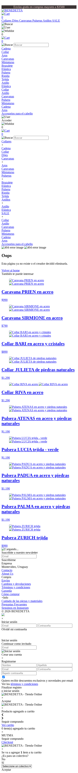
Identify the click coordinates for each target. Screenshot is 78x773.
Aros (4, 55)
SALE (56, 20)
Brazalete (7, 65)
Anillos (47, 20)
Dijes (15, 20)
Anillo (5, 82)
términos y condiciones (24, 684)
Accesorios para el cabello (17, 113)
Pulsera (6, 72)
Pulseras (37, 20)
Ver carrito (8, 725)
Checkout (7, 742)
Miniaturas (8, 62)
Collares (7, 20)
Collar (5, 52)
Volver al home (11, 270)
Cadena (6, 48)
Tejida (5, 79)
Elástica (6, 69)
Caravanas (25, 20)
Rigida (5, 76)
